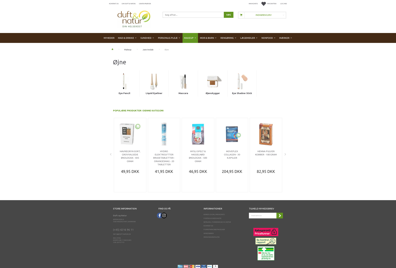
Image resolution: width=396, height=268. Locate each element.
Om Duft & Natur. (129, 3)
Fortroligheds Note (212, 218)
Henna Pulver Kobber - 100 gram (266, 153)
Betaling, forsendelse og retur (217, 222)
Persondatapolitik (212, 237)
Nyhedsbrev (209, 233)
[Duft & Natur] (134, 19)
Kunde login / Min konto (214, 214)
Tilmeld (279, 215)
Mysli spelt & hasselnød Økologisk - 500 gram (198, 156)
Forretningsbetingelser (214, 229)
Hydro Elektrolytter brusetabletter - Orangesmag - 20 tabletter (164, 158)
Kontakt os (113, 3)
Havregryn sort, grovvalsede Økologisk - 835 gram (130, 156)
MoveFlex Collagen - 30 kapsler (232, 154)
